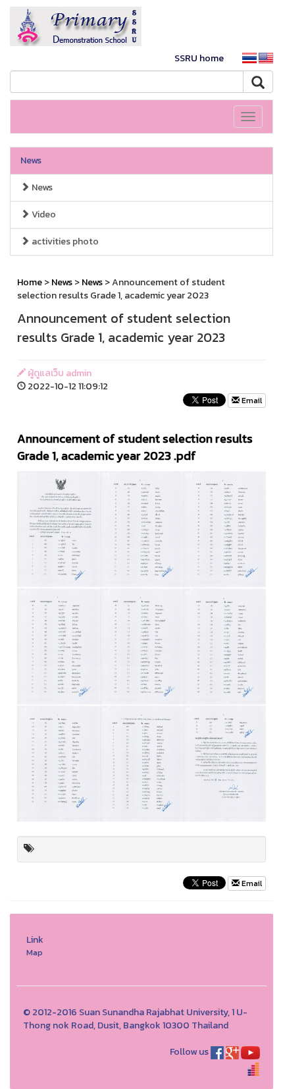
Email (251, 400)
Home (29, 282)
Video (43, 214)
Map (34, 952)
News (30, 160)
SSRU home (199, 58)
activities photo (64, 241)
